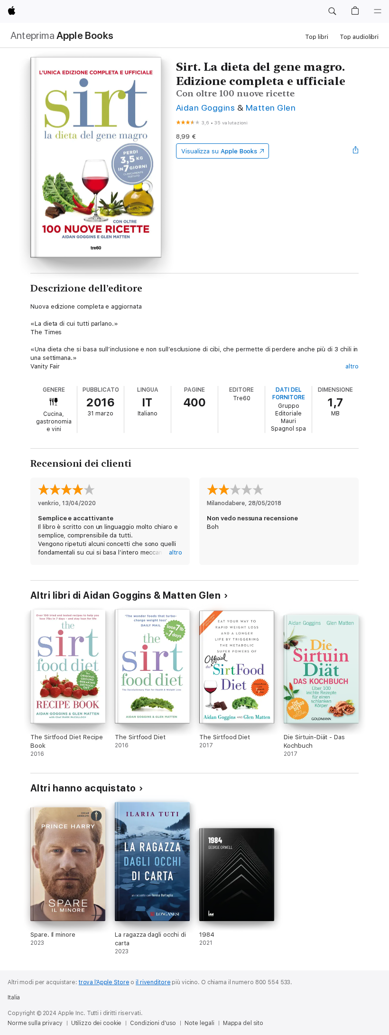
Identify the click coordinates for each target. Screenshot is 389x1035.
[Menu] (377, 11)
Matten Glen (271, 108)
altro (352, 366)
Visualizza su (219, 151)
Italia (14, 997)
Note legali (199, 1023)
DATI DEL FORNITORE (288, 393)
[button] (332, 11)
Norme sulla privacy (35, 1023)
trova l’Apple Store (104, 982)
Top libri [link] (316, 36)
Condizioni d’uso (153, 1023)
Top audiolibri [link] (359, 36)
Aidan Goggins (205, 108)
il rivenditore (153, 982)
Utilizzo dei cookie (96, 1023)
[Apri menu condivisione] (356, 151)
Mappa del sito (243, 1023)
